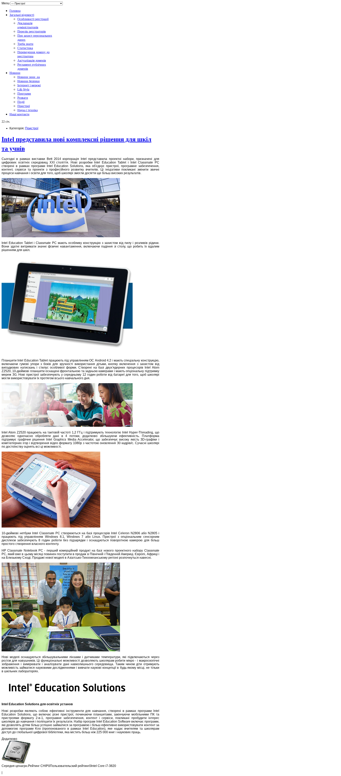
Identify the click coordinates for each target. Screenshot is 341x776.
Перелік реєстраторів (31, 31)
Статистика (25, 48)
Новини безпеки (28, 81)
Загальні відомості (21, 15)
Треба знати (25, 44)
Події (20, 102)
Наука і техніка (27, 110)
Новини (14, 73)
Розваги (22, 97)
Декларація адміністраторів (27, 25)
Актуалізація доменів (31, 60)
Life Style (23, 89)
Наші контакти (19, 114)
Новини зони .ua (28, 77)
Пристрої (23, 106)
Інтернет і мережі (29, 85)
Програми (24, 93)
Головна (15, 10)
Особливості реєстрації (33, 19)
